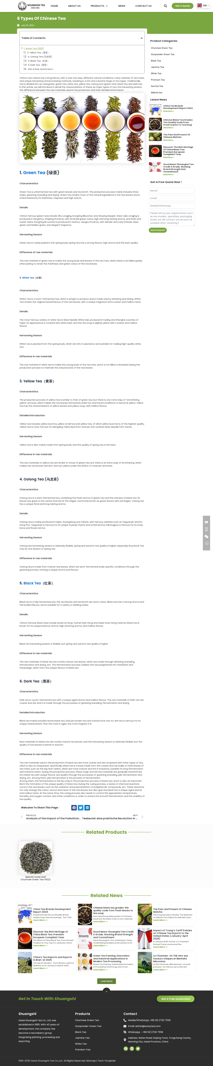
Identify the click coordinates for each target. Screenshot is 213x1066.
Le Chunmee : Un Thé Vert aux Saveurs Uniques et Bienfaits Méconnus (170, 958)
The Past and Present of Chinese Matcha (176, 136)
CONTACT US (143, 6)
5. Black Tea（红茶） (38, 60)
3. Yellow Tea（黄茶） (38, 52)
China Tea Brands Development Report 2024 (178, 107)
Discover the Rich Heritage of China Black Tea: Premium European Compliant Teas (178, 151)
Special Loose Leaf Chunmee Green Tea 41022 (35, 878)
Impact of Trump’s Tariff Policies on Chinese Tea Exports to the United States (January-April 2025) (172, 934)
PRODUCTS (97, 6)
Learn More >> (40, 920)
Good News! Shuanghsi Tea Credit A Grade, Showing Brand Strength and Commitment (178, 168)
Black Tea (32, 583)
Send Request (158, 230)
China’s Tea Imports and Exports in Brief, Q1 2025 (52, 959)
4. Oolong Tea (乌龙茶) (40, 56)
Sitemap (91, 1060)
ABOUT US (74, 6)
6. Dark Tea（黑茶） (38, 64)
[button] (165, 6)
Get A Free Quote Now (175, 999)
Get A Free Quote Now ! (40, 69)
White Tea (28, 277)
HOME (54, 6)
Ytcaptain (110, 1060)
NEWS (121, 6)
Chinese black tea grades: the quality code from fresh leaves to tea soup (178, 122)
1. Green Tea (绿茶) (34, 48)
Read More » (168, 111)
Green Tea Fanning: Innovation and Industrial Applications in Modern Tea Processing (111, 958)
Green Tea (33, 172)
